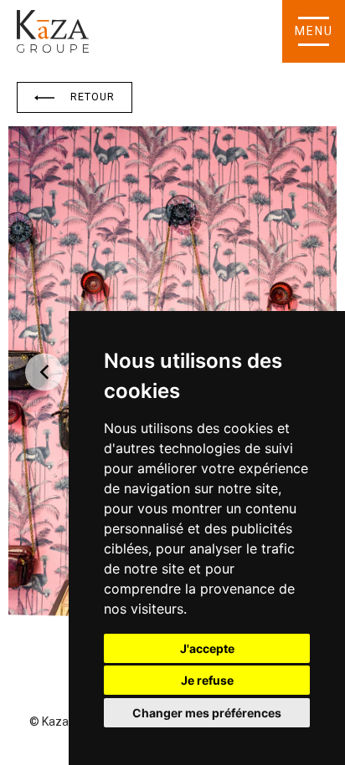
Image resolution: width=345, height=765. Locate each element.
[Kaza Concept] (53, 31)
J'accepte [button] (207, 648)
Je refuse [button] (207, 680)
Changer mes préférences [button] (206, 713)
